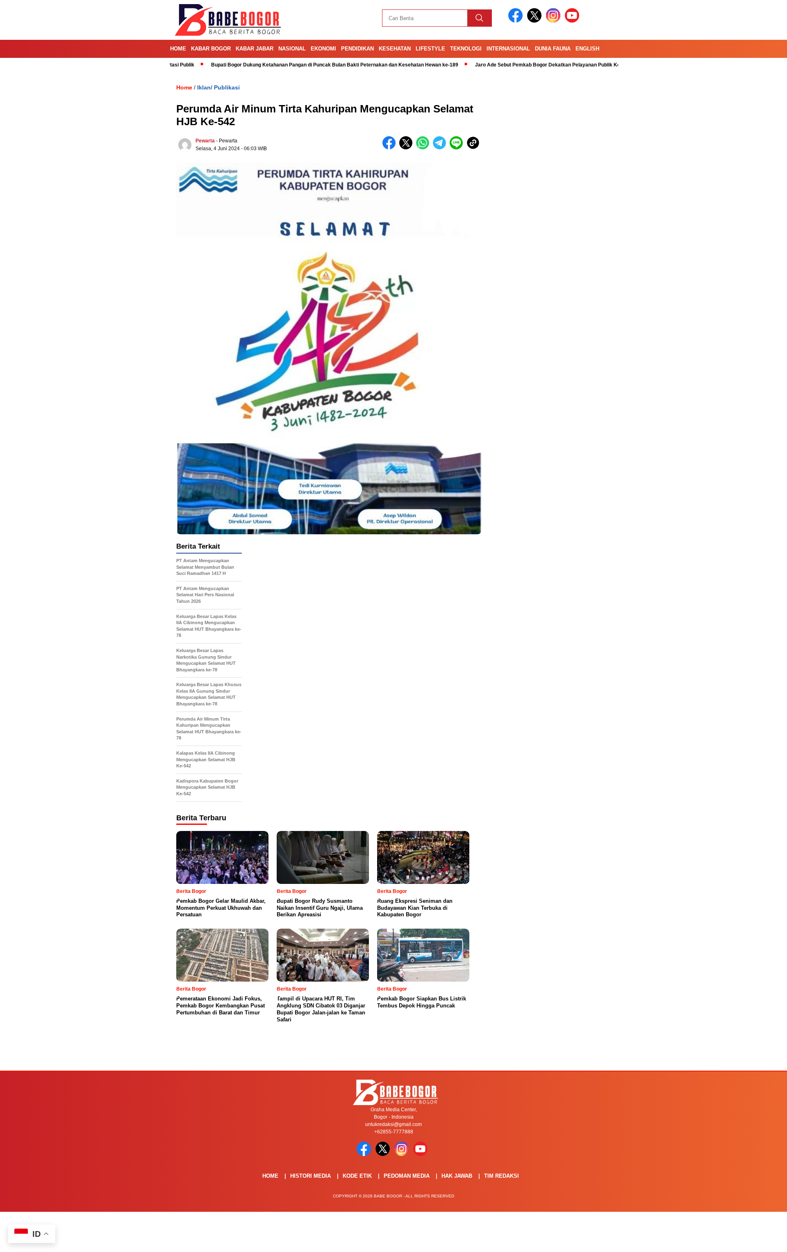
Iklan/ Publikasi (218, 87)
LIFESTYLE (430, 49)
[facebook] (516, 21)
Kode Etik (357, 1176)
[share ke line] (458, 147)
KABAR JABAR (254, 49)
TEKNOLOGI (466, 49)
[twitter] (535, 21)
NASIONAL (292, 49)
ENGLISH (587, 49)
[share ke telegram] (441, 147)
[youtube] (573, 21)
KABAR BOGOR (211, 49)
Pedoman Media (407, 1176)
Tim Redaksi (501, 1176)
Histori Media (310, 1176)
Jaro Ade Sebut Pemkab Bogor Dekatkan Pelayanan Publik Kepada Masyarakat (525, 65)
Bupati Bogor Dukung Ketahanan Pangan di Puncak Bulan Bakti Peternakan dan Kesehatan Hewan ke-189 (292, 65)
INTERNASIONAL (508, 49)
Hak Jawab (456, 1176)
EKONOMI (323, 49)
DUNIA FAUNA (553, 49)
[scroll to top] (756, 1239)
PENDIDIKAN (357, 49)
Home (178, 49)
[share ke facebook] (390, 147)
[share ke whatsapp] (424, 147)
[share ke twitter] (407, 147)
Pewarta (205, 141)
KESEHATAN (395, 49)
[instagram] (554, 21)
